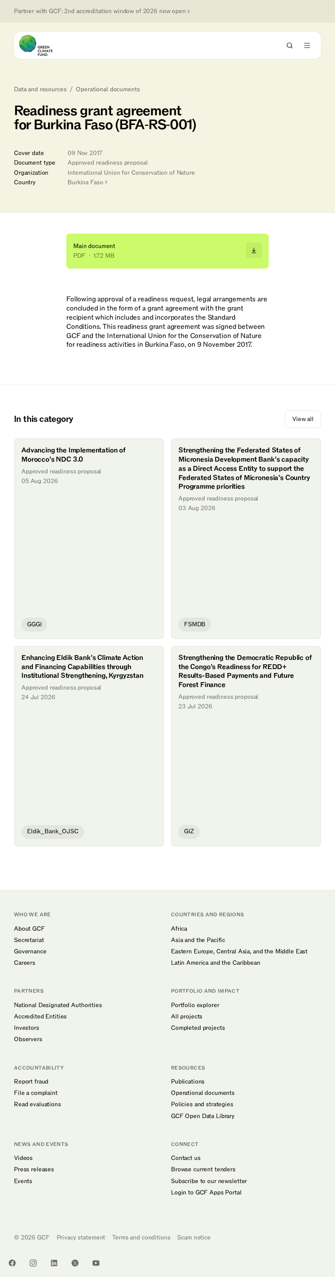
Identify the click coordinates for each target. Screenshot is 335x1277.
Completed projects (198, 1028)
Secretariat (29, 940)
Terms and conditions (141, 1237)
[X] (75, 1263)
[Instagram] (33, 1263)
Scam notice (193, 1237)
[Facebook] (12, 1263)
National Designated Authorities (58, 1005)
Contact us (186, 1158)
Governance (30, 952)
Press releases (34, 1169)
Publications (188, 1082)
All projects (186, 1017)
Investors (26, 1028)
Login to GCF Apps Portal (206, 1193)
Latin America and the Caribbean (215, 963)
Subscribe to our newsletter (209, 1181)
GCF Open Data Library (203, 1116)
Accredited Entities (40, 1017)
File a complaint (36, 1093)
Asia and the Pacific (198, 940)
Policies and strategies (202, 1104)
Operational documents (108, 89)
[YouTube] (95, 1263)
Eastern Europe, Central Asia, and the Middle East (239, 952)
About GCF (29, 929)
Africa (179, 929)
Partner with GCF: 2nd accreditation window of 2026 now (100, 11)
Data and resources (40, 89)
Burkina (85, 182)
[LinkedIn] (54, 1263)
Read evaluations (37, 1104)
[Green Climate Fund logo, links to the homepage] (43, 45)
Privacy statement (81, 1237)
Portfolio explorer (195, 1005)
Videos (23, 1158)
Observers (28, 1039)
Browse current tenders (203, 1169)
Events (23, 1181)
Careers (24, 963)
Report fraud (31, 1082)
